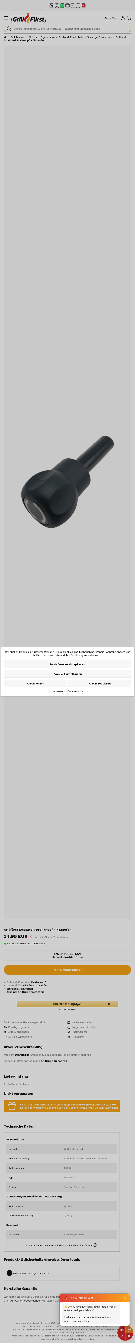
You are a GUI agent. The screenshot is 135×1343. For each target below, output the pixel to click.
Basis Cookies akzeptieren (67, 664)
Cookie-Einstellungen (67, 674)
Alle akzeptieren (100, 683)
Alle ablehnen (35, 683)
